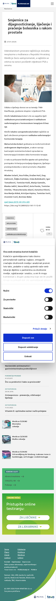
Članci (6, 552)
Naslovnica (8, 9)
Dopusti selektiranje (28, 347)
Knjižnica (21, 552)
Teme (6, 549)
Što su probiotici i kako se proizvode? (22, 382)
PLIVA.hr (34, 570)
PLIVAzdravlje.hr (23, 570)
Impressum (26, 562)
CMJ (12, 575)
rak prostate (11, 223)
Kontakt (7, 562)
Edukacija (21, 549)
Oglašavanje (16, 562)
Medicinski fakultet (17, 578)
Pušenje (8, 485)
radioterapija (11, 229)
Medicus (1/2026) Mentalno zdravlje (19, 424)
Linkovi (20, 558)
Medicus (21, 555)
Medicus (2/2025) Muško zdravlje (19, 437)
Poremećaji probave (13, 376)
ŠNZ (13, 580)
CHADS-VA (10, 480)
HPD (16, 575)
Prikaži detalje (40, 328)
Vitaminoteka (21, 580)
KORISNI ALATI (12, 472)
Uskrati (28, 356)
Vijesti (6, 555)
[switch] (49, 299)
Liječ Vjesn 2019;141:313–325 (17, 202)
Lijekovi (7, 558)
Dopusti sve (28, 338)
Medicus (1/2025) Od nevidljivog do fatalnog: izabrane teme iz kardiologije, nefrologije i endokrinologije (31, 454)
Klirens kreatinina (12, 476)
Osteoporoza (10, 389)
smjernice (10, 218)
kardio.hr (22, 575)
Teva (6, 570)
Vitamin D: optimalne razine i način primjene (25, 411)
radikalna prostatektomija (16, 234)
